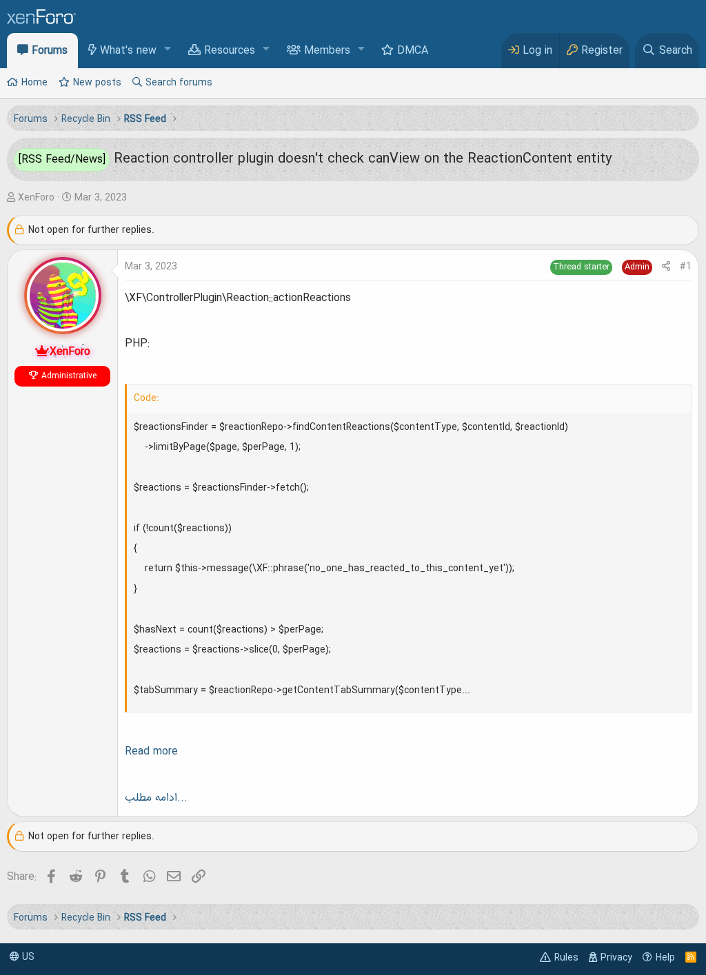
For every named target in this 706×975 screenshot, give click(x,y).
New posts (97, 82)
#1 (686, 266)
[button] (168, 50)
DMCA (412, 51)
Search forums (178, 82)
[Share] (666, 267)
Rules (566, 957)
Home (34, 82)
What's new (128, 51)
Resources (229, 51)
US (26, 957)
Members (327, 51)
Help (665, 957)
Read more (151, 751)
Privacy (616, 957)
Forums (50, 51)
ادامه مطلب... (156, 798)
